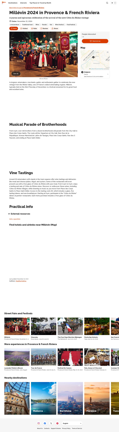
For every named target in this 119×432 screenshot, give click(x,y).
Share (56, 28)
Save (15, 28)
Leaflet (92, 68)
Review (45, 28)
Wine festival (59, 24)
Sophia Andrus (21, 281)
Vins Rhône (44, 78)
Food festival (71, 24)
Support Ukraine (56, 428)
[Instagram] (39, 423)
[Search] (107, 3)
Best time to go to (26, 8)
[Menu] (113, 3)
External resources (20, 214)
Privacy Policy (66, 428)
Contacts (46, 428)
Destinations (12, 3)
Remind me (96, 41)
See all (16, 73)
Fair (51, 24)
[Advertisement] (43, 104)
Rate (35, 28)
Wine (37, 24)
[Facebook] (45, 423)
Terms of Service (77, 428)
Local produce (14, 24)
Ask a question (14, 219)
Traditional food (27, 24)
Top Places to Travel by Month (40, 3)
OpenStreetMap (99, 68)
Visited (25, 28)
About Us (40, 428)
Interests (23, 3)
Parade (44, 24)
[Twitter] (51, 423)
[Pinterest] (57, 423)
